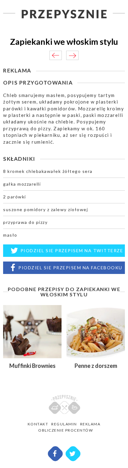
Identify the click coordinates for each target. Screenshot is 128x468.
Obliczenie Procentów (65, 430)
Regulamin (64, 424)
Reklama (90, 424)
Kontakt (38, 424)
